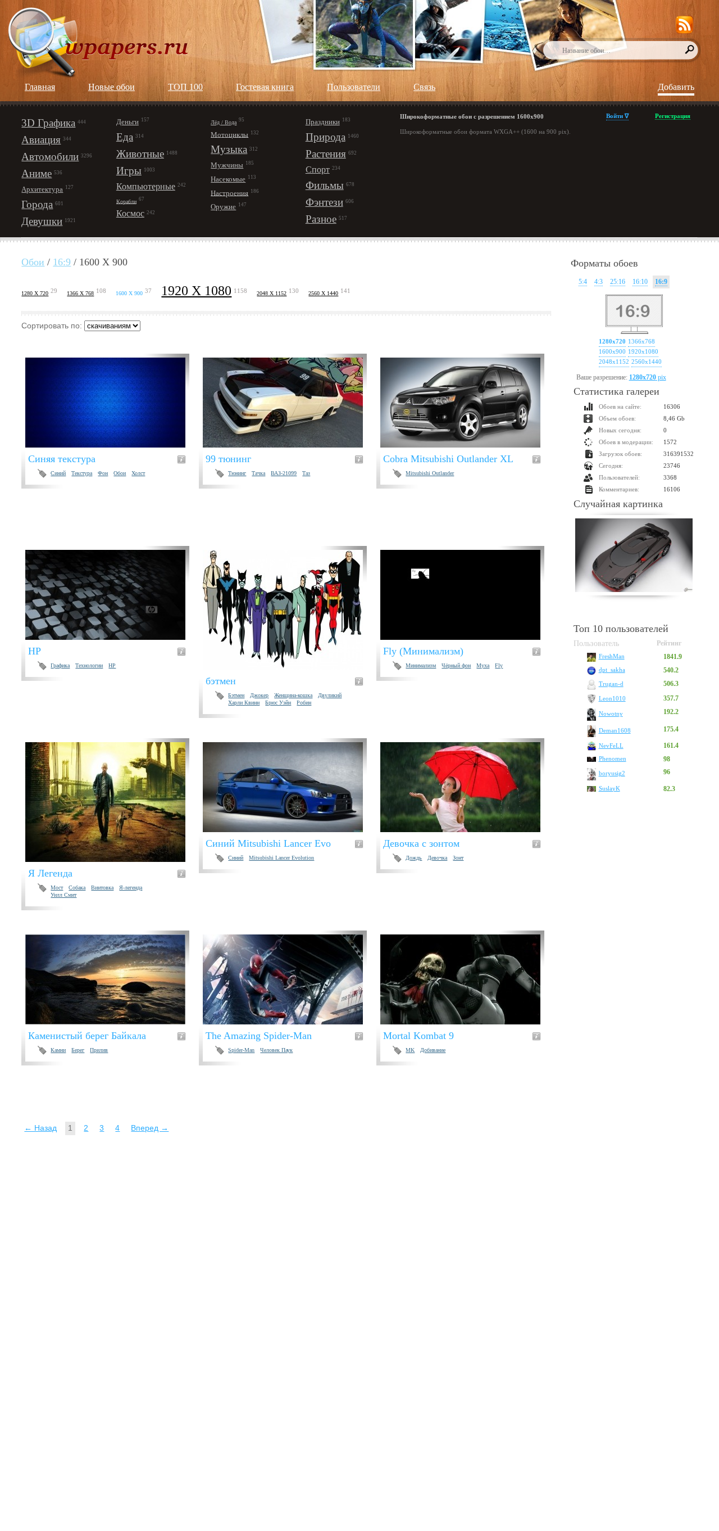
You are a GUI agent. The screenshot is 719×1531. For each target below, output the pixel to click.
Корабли (126, 201)
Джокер (259, 695)
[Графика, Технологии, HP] (112, 595)
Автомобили (50, 156)
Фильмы (325, 185)
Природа (325, 137)
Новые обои (111, 87)
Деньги (127, 122)
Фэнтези (324, 202)
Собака (77, 887)
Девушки (41, 221)
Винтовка (102, 887)
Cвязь (424, 87)
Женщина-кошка (293, 695)
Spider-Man (241, 1050)
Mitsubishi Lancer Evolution (281, 858)
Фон (103, 473)
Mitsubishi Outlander (430, 473)
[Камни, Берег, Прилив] (112, 979)
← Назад (40, 1127)
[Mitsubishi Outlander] (467, 403)
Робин (304, 702)
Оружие (223, 206)
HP (112, 665)
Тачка (258, 473)
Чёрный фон (456, 665)
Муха (482, 665)
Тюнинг (237, 473)
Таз (306, 473)
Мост (57, 887)
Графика (60, 665)
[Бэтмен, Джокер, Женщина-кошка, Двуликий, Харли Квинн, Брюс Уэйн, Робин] (289, 610)
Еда (124, 137)
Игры (129, 171)
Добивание (432, 1050)
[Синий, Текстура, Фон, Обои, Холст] (112, 403)
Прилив (99, 1050)
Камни (58, 1050)
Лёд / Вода (223, 122)
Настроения (229, 192)
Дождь (414, 858)
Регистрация (672, 115)
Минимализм (421, 665)
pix (647, 377)
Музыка (229, 149)
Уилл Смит (63, 895)
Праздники (323, 122)
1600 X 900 (129, 293)
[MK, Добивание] (467, 979)
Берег (77, 1050)
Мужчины (227, 165)
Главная (40, 87)
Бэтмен (236, 695)
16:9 (62, 262)
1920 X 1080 (196, 290)
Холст (138, 473)
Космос (130, 213)
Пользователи (353, 87)
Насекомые (228, 179)
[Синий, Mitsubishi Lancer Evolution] (289, 787)
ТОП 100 (185, 87)
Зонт (458, 858)
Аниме (36, 173)
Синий (58, 473)
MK (410, 1050)
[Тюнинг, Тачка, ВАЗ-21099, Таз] (289, 403)
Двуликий (330, 695)
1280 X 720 (34, 293)
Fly (499, 665)
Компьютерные (145, 186)
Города (37, 204)
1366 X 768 (80, 293)
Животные (140, 154)
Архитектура (42, 189)
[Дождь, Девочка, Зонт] (467, 787)
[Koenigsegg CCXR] (634, 556)
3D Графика (48, 123)
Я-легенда (130, 887)
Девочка (437, 858)
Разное (321, 219)
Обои (32, 262)
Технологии (89, 665)
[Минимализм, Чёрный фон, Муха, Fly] (467, 595)
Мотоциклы (229, 134)
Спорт (318, 169)
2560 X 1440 (323, 293)
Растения (326, 154)
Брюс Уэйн (278, 702)
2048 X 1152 (271, 293)
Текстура (81, 473)
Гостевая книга (265, 87)
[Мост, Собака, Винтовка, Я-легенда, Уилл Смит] (112, 802)
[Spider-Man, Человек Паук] (289, 979)
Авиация (41, 140)
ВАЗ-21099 (284, 473)
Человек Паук (276, 1050)
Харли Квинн (244, 702)
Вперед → (150, 1127)
